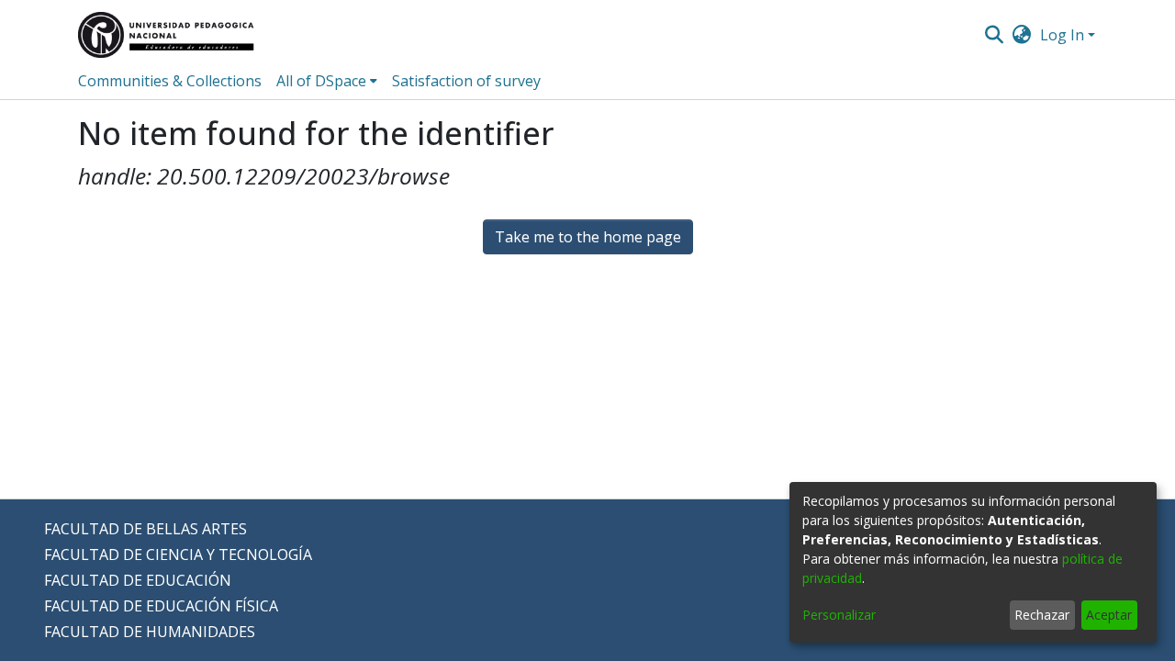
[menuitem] (1022, 35)
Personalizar (839, 614)
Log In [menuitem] (1062, 35)
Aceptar (1109, 614)
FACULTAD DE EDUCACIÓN (137, 580)
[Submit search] (993, 35)
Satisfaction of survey (466, 81)
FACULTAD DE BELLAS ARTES (145, 529)
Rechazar (1041, 614)
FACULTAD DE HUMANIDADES (149, 632)
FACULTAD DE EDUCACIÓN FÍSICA (161, 606)
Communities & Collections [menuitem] (170, 81)
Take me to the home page (588, 237)
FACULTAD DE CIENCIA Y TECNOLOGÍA (178, 554)
